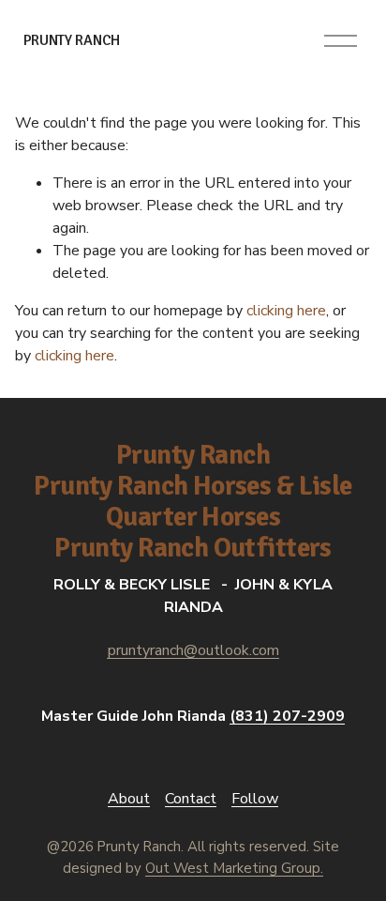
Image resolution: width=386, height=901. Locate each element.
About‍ (129, 798)
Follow (254, 798)
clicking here (286, 310)
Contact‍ (190, 798)
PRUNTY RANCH (71, 40)
